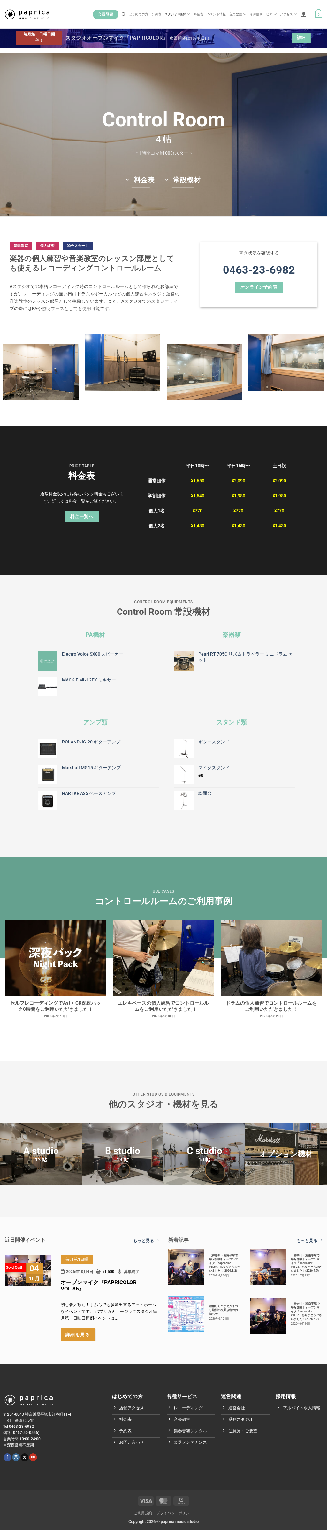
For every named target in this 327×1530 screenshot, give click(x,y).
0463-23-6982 (259, 269)
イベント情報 (216, 14)
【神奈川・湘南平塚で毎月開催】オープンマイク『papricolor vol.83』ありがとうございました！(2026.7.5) (306, 1262)
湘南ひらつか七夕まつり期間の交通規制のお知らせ (223, 1309)
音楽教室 (235, 14)
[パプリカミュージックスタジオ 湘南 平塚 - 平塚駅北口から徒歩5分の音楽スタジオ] (27, 14)
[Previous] (16, 964)
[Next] (311, 964)
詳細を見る (77, 1334)
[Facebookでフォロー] (7, 1457)
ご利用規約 (143, 1513)
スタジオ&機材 (175, 14)
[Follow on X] (24, 1457)
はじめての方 (138, 14)
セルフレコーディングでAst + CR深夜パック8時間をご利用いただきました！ (55, 1006)
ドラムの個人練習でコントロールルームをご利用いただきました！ (271, 1006)
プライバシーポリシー (174, 1513)
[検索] (123, 14)
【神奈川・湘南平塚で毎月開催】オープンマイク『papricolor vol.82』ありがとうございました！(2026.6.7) (306, 1311)
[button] (303, 14)
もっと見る (143, 1240)
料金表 (198, 14)
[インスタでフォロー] (16, 1457)
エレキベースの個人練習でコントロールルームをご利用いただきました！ (163, 1006)
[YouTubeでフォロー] (33, 1457)
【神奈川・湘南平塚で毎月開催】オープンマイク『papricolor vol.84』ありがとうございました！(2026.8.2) (224, 1262)
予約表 (156, 14)
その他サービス (261, 14)
